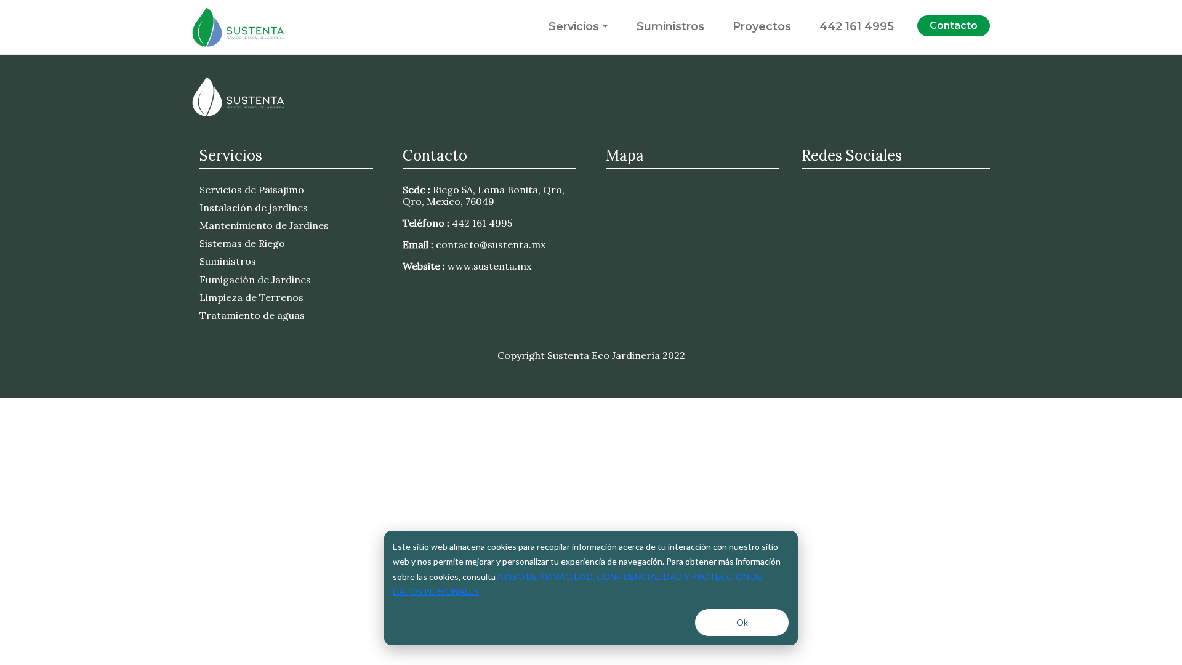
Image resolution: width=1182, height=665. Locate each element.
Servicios (574, 26)
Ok (742, 622)
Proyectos (762, 26)
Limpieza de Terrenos (251, 297)
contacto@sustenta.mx (490, 244)
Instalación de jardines (253, 207)
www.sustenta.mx (489, 266)
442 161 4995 (856, 26)
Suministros (670, 26)
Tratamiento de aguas (252, 315)
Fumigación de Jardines (255, 279)
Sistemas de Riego (242, 243)
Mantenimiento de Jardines (264, 225)
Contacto (954, 25)
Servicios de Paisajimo (251, 189)
